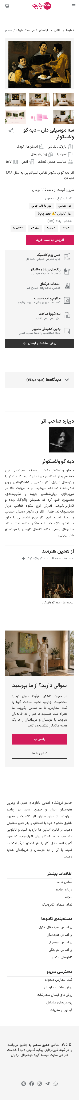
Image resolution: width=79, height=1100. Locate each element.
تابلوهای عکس (62, 957)
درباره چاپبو (64, 890)
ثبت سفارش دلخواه (58, 980)
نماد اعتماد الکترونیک (57, 905)
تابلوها (70, 30)
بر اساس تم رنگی (60, 950)
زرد (45, 154)
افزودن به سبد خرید (50, 240)
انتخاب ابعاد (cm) (60, 221)
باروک (63, 146)
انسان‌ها (32, 146)
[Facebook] (31, 1083)
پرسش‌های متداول (59, 1002)
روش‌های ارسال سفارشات (54, 995)
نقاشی (58, 30)
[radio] (65, 206)
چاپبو (23, 1045)
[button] (39, 830)
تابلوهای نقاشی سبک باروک (32, 30)
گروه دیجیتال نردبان (25, 1055)
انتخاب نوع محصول (59, 198)
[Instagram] (39, 1083)
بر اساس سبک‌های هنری (55, 927)
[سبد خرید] (7, 6)
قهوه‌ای (36, 154)
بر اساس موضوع (60, 942)
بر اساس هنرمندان (59, 935)
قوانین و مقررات (61, 1010)
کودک (20, 146)
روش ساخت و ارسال (58, 987)
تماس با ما (64, 882)
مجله (68, 897)
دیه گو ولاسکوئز (58, 461)
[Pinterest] (23, 1083)
